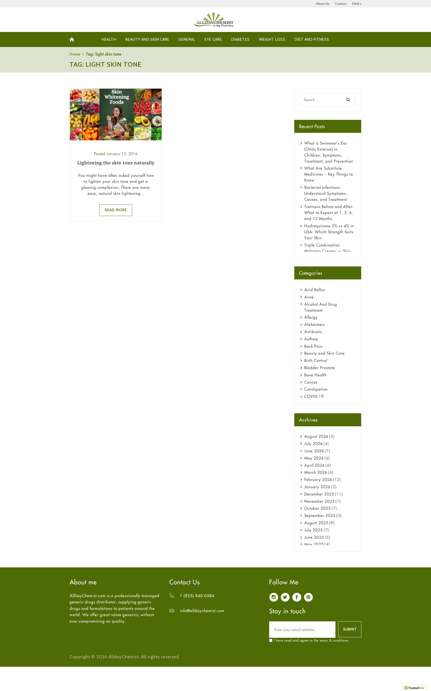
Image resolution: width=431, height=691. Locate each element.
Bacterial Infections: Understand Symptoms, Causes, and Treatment (325, 193)
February (318, 479)
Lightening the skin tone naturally (115, 162)
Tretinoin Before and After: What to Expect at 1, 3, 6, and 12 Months (329, 212)
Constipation (316, 389)
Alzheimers (314, 324)
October (317, 508)
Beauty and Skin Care (324, 353)
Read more (116, 210)
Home (75, 53)
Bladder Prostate (319, 367)
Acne (309, 296)
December (319, 493)
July (313, 443)
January (317, 486)
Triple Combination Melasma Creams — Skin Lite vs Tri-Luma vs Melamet (329, 250)
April (314, 465)
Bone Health (315, 374)
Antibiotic (313, 331)
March (315, 472)
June (314, 450)
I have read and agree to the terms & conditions (311, 640)
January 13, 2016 (122, 153)
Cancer (311, 382)
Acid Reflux (314, 289)
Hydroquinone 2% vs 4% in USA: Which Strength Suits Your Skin (329, 231)
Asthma (311, 338)
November (319, 501)
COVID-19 (314, 396)
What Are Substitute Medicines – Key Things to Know (328, 174)
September (319, 515)
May (314, 458)
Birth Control (315, 360)
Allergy (311, 317)
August (316, 436)
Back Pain (313, 346)
